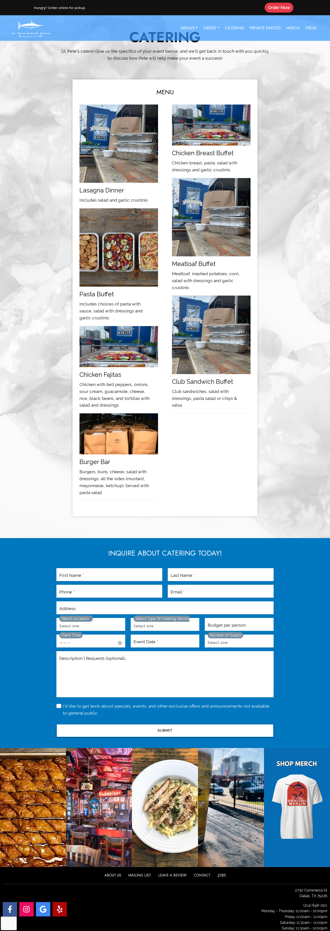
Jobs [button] (222, 875)
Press (311, 28)
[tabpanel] (165, 294)
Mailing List (139, 875)
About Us (112, 875)
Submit (165, 730)
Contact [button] (202, 875)
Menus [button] (188, 28)
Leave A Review (172, 875)
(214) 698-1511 (315, 905)
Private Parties (265, 28)
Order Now (280, 7)
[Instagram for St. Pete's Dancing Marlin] (26, 909)
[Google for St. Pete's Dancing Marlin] (43, 909)
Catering (234, 28)
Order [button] (209, 28)
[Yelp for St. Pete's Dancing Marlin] (60, 909)
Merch (293, 28)
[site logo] (31, 28)
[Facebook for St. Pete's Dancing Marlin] (10, 909)
